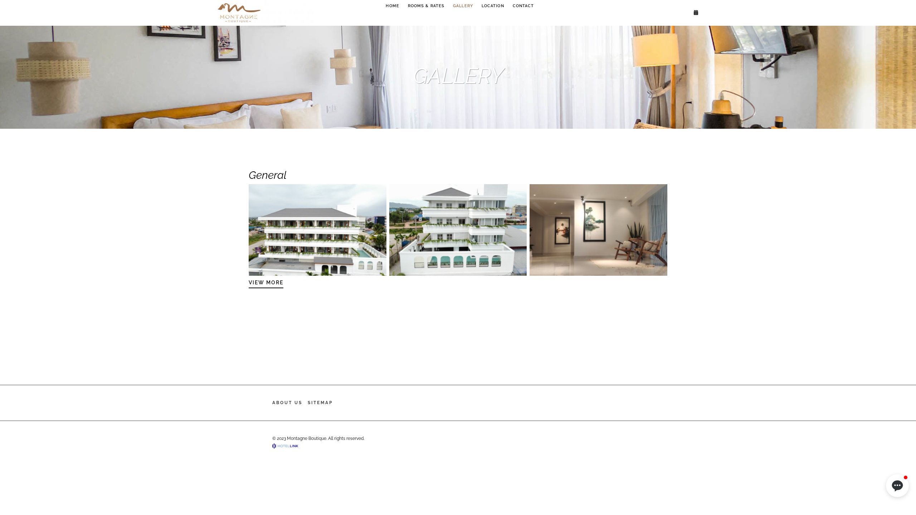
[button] (897, 485)
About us (287, 402)
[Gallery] (317, 230)
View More (266, 282)
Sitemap (320, 402)
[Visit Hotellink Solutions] (288, 445)
